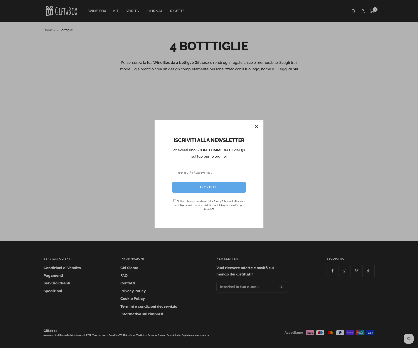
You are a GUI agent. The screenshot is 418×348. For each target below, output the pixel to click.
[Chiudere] (256, 126)
